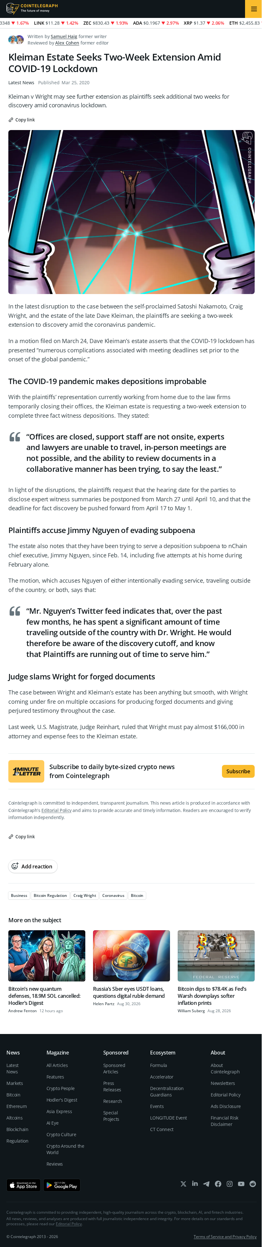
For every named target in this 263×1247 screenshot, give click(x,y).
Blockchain (17, 1129)
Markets (14, 1083)
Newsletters (223, 1083)
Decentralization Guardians (166, 1091)
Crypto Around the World (65, 1149)
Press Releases (112, 1086)
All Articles (57, 1065)
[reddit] (253, 1185)
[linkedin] (195, 1185)
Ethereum (16, 1106)
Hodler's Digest (62, 1100)
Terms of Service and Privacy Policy (225, 1236)
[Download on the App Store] (23, 1185)
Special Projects (111, 1116)
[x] (183, 1185)
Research (112, 1101)
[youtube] (241, 1185)
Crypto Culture (61, 1134)
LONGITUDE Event (168, 1118)
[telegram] (206, 1185)
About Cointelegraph (225, 1068)
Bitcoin (13, 1095)
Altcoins (14, 1118)
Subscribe (238, 771)
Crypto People (61, 1088)
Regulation (17, 1141)
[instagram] (229, 1185)
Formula (158, 1065)
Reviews (55, 1164)
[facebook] (218, 1185)
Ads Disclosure (226, 1106)
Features (55, 1077)
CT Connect (162, 1129)
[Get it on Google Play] (62, 1185)
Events (157, 1106)
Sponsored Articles (114, 1068)
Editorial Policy (56, 810)
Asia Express (59, 1111)
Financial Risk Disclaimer (224, 1121)
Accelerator (161, 1077)
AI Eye (53, 1123)
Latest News (21, 82)
